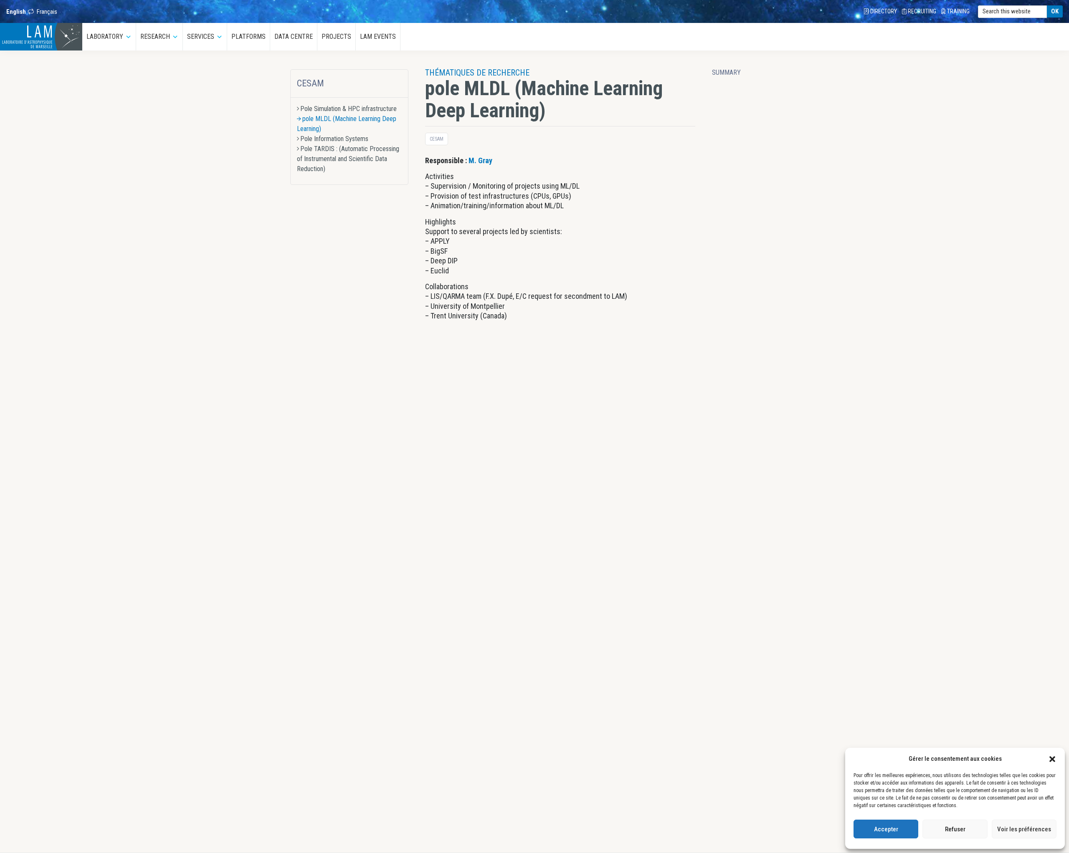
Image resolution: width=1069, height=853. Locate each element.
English (16, 11)
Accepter (886, 829)
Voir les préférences (1024, 829)
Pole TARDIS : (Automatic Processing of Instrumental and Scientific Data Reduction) (348, 159)
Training (958, 11)
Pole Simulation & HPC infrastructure (348, 109)
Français (47, 11)
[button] (1052, 759)
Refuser (955, 829)
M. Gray (480, 160)
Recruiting (921, 11)
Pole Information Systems (334, 139)
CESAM (310, 83)
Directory (883, 11)
